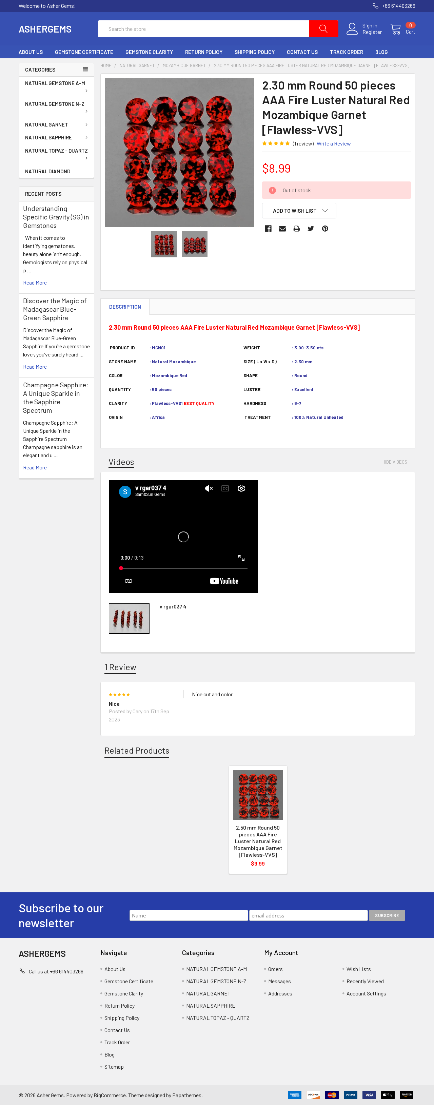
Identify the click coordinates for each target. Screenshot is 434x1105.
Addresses (280, 993)
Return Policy (203, 52)
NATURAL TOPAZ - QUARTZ (56, 151)
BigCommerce (110, 1095)
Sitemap (114, 1066)
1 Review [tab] (120, 667)
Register (372, 32)
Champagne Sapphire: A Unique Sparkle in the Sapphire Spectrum (55, 397)
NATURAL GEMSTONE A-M (55, 83)
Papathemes (186, 1095)
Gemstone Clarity (149, 52)
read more (35, 282)
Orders (275, 969)
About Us (31, 52)
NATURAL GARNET (46, 124)
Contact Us (302, 52)
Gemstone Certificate (84, 52)
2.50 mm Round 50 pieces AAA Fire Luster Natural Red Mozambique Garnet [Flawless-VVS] (258, 841)
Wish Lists (359, 969)
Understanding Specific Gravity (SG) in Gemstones (56, 216)
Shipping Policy (255, 52)
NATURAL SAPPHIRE (48, 137)
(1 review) (303, 143)
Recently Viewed (365, 981)
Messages (279, 981)
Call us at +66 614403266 (56, 971)
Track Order (346, 52)
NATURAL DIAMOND (48, 171)
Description (125, 307)
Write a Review (334, 143)
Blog (381, 52)
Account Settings (366, 993)
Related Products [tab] (136, 750)
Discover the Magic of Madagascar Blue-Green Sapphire (55, 309)
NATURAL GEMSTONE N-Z (54, 104)
